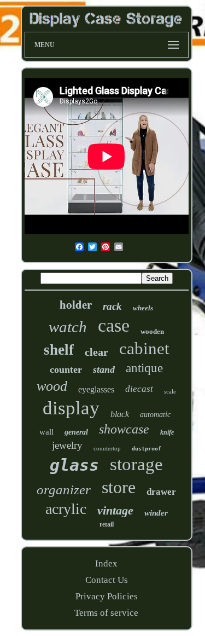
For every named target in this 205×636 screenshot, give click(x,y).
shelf (59, 350)
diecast (139, 389)
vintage (115, 510)
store (119, 487)
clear (96, 352)
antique (144, 368)
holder (76, 304)
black (119, 414)
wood (52, 386)
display (71, 408)
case (114, 325)
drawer (161, 492)
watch (68, 327)
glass (74, 465)
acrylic (65, 508)
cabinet (144, 348)
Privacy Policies (106, 596)
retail (106, 524)
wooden (152, 331)
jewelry (67, 445)
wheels (143, 308)
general (76, 432)
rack (112, 306)
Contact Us (106, 580)
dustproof (146, 449)
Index (106, 563)
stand (104, 369)
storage (136, 464)
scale (170, 391)
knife (167, 432)
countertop (107, 448)
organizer (64, 489)
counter (66, 369)
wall (46, 431)
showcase (124, 429)
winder (156, 512)
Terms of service (106, 613)
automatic (155, 414)
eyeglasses (96, 389)
